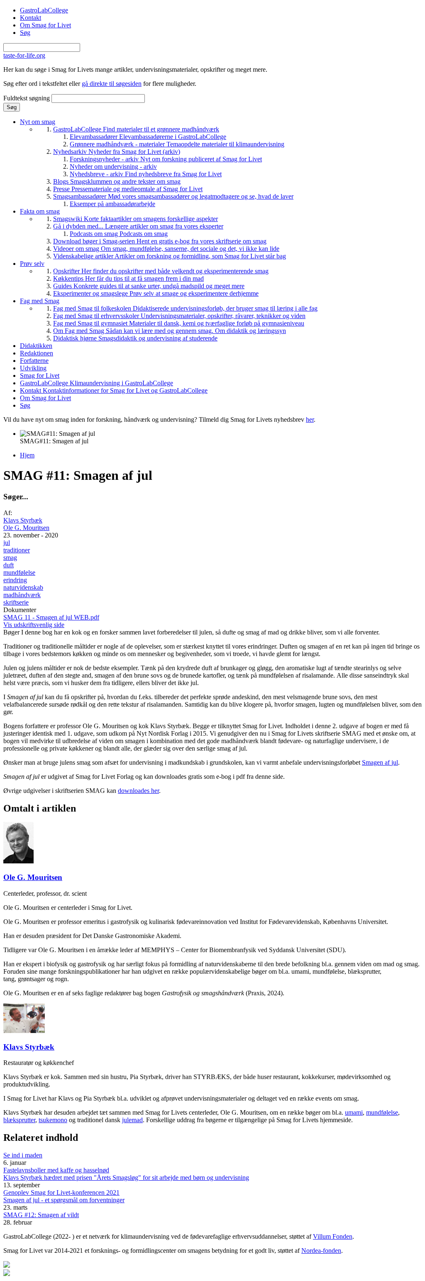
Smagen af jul (380, 762)
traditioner (16, 550)
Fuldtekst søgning (27, 98)
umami (354, 1112)
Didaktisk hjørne (135, 338)
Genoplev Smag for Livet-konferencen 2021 (61, 1192)
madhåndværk (22, 594)
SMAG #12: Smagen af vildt (41, 1214)
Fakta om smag (40, 211)
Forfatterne (34, 360)
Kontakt (30, 17)
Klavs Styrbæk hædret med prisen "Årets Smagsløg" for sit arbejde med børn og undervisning (126, 1177)
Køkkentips (128, 278)
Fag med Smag (39, 300)
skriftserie (16, 602)
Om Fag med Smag (169, 330)
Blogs (117, 181)
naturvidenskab (23, 587)
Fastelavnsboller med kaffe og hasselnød (56, 1170)
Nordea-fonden (321, 1250)
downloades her (138, 790)
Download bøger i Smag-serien (159, 241)
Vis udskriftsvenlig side (33, 624)
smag (10, 557)
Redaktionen (36, 353)
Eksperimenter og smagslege (156, 293)
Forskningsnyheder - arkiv (166, 159)
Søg (25, 32)
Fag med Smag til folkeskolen (185, 308)
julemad (132, 1119)
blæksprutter (19, 1119)
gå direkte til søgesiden (112, 83)
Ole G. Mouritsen (26, 527)
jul (6, 542)
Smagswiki (135, 218)
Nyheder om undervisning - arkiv (113, 166)
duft (8, 565)
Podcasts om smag (119, 233)
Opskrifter (161, 271)
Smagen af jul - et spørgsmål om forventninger (64, 1199)
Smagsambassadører (173, 196)
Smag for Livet (39, 375)
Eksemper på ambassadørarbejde (112, 203)
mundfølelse (19, 572)
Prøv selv (32, 263)
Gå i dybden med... (138, 226)
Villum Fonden (332, 1236)
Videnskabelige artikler (169, 256)
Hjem (27, 455)
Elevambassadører (148, 136)
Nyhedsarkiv (116, 151)
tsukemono (53, 1119)
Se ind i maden (22, 1155)
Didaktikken (36, 345)
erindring (15, 579)
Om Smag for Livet (45, 25)
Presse (128, 188)
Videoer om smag (166, 248)
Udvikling (33, 368)
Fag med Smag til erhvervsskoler (179, 315)
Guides (148, 285)
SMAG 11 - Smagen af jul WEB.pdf (51, 617)
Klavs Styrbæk (22, 520)
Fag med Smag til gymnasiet (178, 323)
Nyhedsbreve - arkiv (146, 173)
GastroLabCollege (44, 10)
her (310, 419)
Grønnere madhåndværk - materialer (177, 144)
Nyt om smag (37, 121)
